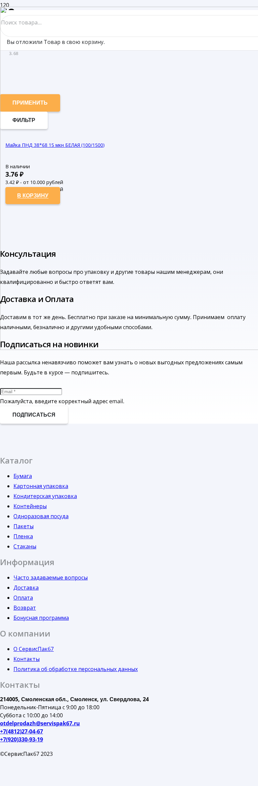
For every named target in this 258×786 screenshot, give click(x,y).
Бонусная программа (41, 617)
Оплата (23, 597)
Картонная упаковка (40, 486)
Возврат (24, 607)
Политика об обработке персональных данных (75, 669)
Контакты (26, 659)
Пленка (23, 536)
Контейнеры (30, 506)
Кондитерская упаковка (45, 496)
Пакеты (23, 526)
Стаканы (24, 546)
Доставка (26, 587)
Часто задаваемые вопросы (50, 577)
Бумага (22, 476)
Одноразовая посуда (41, 516)
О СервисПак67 (33, 649)
